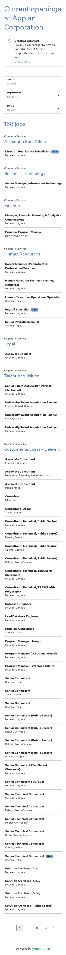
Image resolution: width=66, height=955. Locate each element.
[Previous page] (13, 928)
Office (10, 105)
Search (11, 79)
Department (14, 92)
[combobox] (7, 97)
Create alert (22, 61)
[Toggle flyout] (58, 95)
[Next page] (53, 928)
